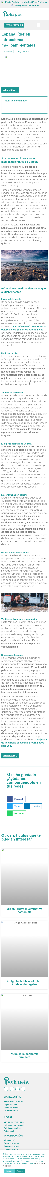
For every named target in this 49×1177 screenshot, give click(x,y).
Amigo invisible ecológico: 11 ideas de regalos (24, 983)
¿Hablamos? (9, 1140)
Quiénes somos (11, 1149)
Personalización (11, 1146)
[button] (38, 25)
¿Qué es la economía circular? (25, 1055)
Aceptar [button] (20, 1171)
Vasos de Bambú (11, 1108)
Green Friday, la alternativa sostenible (24, 910)
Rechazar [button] (9, 1171)
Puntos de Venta (11, 1143)
